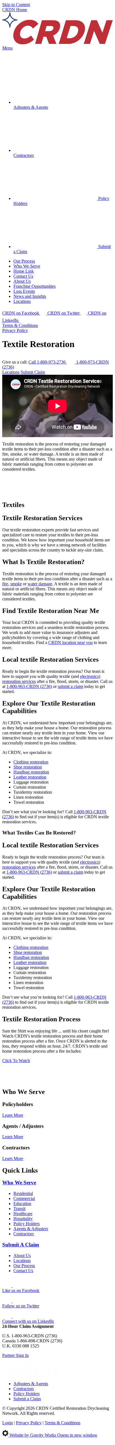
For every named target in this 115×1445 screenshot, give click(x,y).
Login (7, 1422)
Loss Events (24, 291)
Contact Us (23, 276)
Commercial (24, 1198)
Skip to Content (16, 4)
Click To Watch (16, 1060)
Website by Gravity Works (52, 1435)
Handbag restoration (31, 772)
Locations (22, 301)
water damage (40, 583)
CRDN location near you (70, 642)
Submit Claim (33, 372)
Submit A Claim (20, 1245)
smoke (16, 583)
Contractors (23, 1233)
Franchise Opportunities (34, 286)
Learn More (12, 1115)
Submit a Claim (27, 1398)
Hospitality (23, 1218)
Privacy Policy (15, 330)
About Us (22, 281)
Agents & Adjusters (30, 1228)
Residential (23, 1193)
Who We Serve (26, 266)
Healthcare (22, 1213)
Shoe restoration (27, 767)
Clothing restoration (30, 762)
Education (22, 1203)
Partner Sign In (15, 1355)
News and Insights (29, 296)
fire (5, 583)
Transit (19, 1208)
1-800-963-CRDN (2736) (29, 686)
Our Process (24, 261)
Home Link (23, 271)
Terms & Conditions (20, 325)
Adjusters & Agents (30, 1383)
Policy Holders (26, 1223)
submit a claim (70, 686)
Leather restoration (29, 777)
